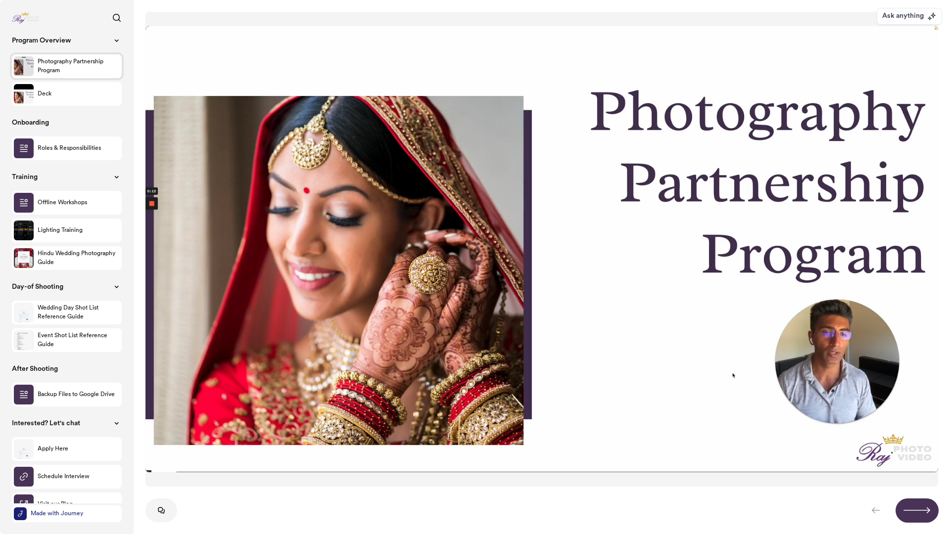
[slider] (541, 471)
